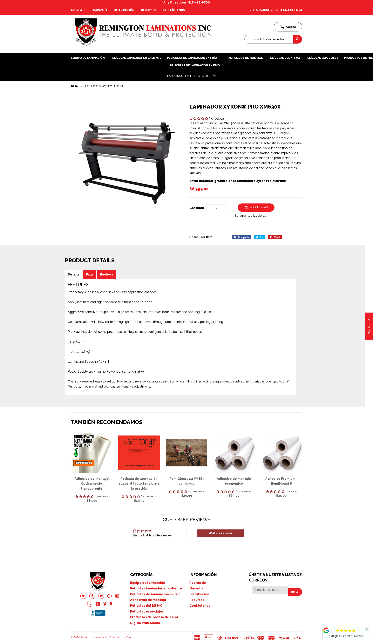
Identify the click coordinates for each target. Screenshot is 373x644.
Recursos (149, 10)
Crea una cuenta (288, 10)
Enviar (295, 591)
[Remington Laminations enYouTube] (98, 604)
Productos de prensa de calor (154, 617)
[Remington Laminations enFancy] (110, 604)
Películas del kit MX (146, 605)
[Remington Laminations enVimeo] (105, 604)
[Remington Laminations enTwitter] (83, 598)
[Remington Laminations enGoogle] (109, 596)
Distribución (124, 10)
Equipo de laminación (88, 57)
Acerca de (78, 10)
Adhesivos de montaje (245, 57)
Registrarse (259, 10)
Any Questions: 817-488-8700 (186, 2)
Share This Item (200, 237)
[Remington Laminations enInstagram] (117, 596)
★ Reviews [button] (369, 326)
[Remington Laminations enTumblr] (90, 605)
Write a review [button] (220, 533)
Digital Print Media (145, 623)
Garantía (100, 10)
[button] (199, 118)
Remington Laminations (93, 637)
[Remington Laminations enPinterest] (101, 598)
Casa (74, 85)
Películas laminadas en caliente (136, 57)
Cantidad (196, 208)
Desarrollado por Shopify (122, 637)
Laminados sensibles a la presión (191, 75)
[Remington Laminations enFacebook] (92, 598)
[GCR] (326, 630)
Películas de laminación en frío (195, 65)
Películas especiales (322, 57)
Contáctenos (174, 10)
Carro (291, 26)
